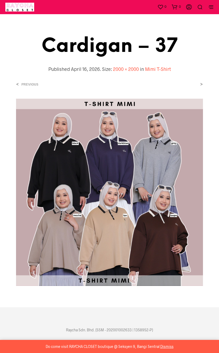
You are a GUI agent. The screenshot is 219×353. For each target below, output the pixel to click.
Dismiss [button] (167, 346)
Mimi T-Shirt (158, 69)
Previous (29, 84)
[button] (161, 6)
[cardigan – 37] (109, 191)
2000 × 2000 (126, 69)
